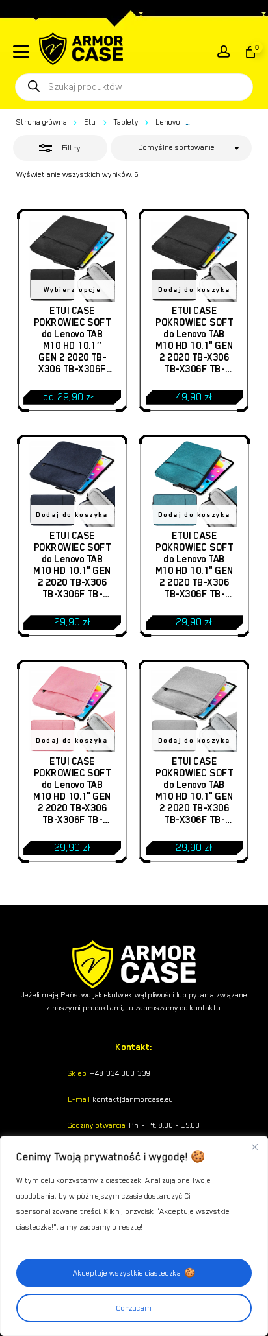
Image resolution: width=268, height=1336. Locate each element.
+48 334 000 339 (119, 1073)
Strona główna (41, 121)
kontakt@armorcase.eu (132, 1099)
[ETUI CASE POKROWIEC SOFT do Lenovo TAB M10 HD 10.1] (72, 258)
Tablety (126, 121)
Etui (90, 121)
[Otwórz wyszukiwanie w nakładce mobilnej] (134, 86)
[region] (134, 1236)
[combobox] (181, 148)
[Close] (254, 1146)
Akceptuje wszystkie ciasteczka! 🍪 (134, 1273)
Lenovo (167, 121)
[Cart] (249, 52)
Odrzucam (134, 1308)
